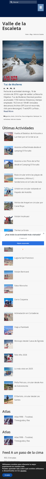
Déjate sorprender (23, 243)
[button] (23, 234)
